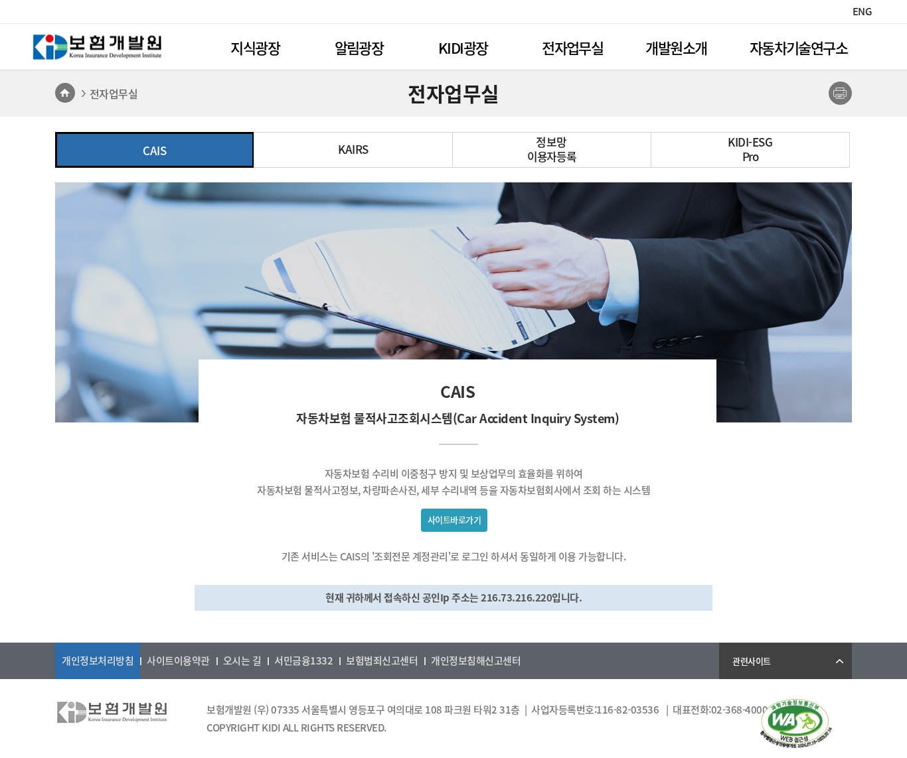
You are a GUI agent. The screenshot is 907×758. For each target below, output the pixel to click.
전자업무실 (572, 47)
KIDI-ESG (750, 149)
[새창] (796, 744)
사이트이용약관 (178, 660)
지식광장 (255, 47)
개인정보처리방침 (97, 660)
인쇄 (840, 93)
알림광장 (359, 47)
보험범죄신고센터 (382, 660)
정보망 (551, 149)
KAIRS (353, 149)
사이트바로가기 (454, 519)
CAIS (154, 150)
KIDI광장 (462, 47)
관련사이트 (751, 661)
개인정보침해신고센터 (476, 660)
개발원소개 (675, 47)
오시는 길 (242, 660)
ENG (862, 11)
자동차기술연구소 (798, 47)
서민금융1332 (303, 660)
